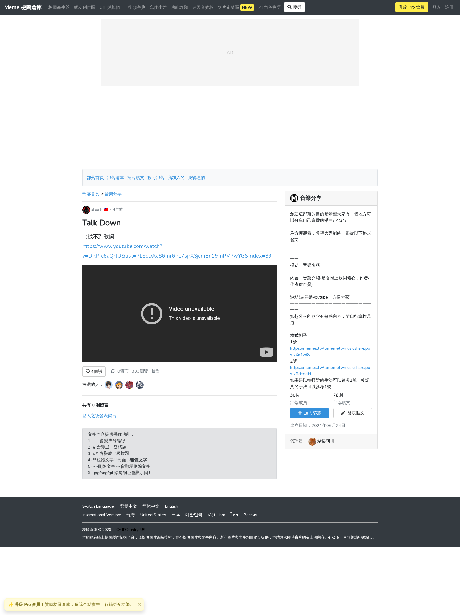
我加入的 (176, 178)
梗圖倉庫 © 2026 (96, 529)
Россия (250, 515)
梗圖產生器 (59, 7)
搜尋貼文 (136, 178)
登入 (436, 7)
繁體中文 (128, 506)
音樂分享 (113, 194)
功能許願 (179, 7)
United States (153, 515)
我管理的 (196, 178)
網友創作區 (84, 7)
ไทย (234, 515)
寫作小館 (158, 7)
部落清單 (115, 178)
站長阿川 (325, 441)
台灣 (130, 515)
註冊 (449, 7)
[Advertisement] (230, 127)
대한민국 (193, 515)
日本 (175, 515)
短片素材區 (235, 7)
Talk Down (101, 222)
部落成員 (298, 403)
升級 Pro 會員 (412, 7)
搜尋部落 (156, 178)
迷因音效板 (202, 7)
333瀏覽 (140, 371)
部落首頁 (95, 178)
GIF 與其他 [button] (110, 7)
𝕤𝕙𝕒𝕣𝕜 (96, 209)
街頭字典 (136, 7)
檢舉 (155, 371)
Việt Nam (216, 515)
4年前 (118, 209)
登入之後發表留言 (99, 416)
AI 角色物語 (269, 7)
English (171, 506)
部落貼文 (341, 403)
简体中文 (150, 506)
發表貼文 (354, 413)
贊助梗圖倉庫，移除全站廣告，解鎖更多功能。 (71, 605)
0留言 (123, 371)
